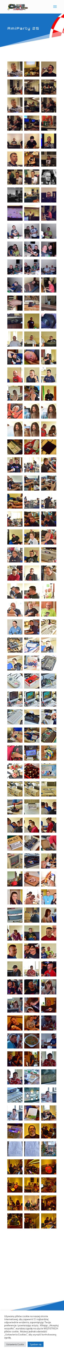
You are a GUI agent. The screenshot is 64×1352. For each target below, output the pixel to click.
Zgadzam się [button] (35, 1344)
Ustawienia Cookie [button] (15, 1344)
